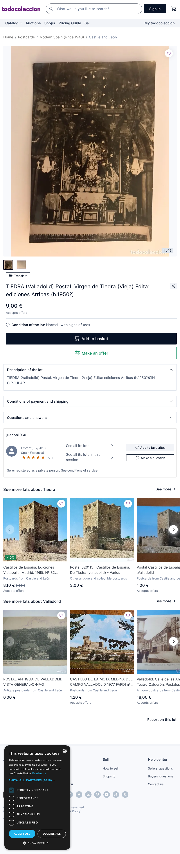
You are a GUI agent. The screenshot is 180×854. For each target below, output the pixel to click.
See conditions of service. (79, 470)
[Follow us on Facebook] (79, 794)
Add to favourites (153, 447)
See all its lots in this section (83, 457)
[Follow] (169, 53)
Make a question (153, 458)
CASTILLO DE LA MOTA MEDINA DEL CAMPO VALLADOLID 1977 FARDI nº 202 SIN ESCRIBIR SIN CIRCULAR (101, 682)
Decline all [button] (52, 834)
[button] (90, 369)
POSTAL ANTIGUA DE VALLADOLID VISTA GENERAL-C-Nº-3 (33, 682)
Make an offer (95, 353)
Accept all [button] (22, 834)
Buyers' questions (160, 776)
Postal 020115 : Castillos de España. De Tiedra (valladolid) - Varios (100, 570)
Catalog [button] (12, 23)
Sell (87, 23)
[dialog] (37, 797)
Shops (49, 23)
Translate (20, 276)
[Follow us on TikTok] (116, 794)
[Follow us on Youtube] (106, 794)
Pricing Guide (70, 23)
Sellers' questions (160, 768)
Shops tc (109, 776)
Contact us (156, 784)
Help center (157, 759)
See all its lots (77, 445)
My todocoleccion (159, 23)
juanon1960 (16, 435)
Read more (39, 773)
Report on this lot (161, 719)
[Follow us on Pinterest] (97, 794)
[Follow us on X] (88, 794)
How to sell (110, 768)
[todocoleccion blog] (125, 794)
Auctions (33, 23)
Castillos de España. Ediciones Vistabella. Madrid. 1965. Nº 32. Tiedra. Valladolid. (29, 570)
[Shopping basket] (173, 9)
